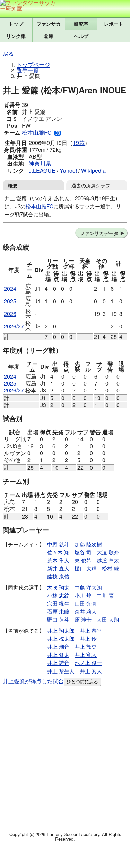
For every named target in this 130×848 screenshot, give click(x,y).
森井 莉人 (86, 611)
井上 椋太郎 (61, 638)
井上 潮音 (58, 646)
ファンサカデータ (99, 232)
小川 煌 (83, 595)
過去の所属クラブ (90, 185)
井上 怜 (88, 638)
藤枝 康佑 (58, 576)
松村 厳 (110, 568)
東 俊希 (83, 560)
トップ (16, 23)
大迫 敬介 (108, 552)
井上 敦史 (86, 646)
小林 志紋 (58, 595)
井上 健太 (58, 654)
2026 (10, 314)
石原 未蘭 (58, 611)
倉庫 (48, 35)
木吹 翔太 (58, 587)
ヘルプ (81, 35)
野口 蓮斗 (58, 619)
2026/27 (14, 326)
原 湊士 (83, 619)
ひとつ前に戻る (82, 681)
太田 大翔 (108, 619)
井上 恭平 (91, 630)
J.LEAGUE (42, 170)
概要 (13, 185)
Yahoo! (68, 170)
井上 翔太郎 (61, 630)
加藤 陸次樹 (88, 544)
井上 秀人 (91, 671)
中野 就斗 (58, 544)
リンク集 (16, 35)
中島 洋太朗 (88, 587)
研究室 (81, 23)
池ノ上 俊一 (88, 662)
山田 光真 (86, 603)
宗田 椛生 (58, 603)
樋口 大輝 (86, 568)
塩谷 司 (83, 552)
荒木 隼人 (58, 560)
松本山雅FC (37, 133)
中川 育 (105, 595)
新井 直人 (58, 568)
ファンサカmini (49, 24)
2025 (10, 301)
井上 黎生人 (61, 671)
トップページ (33, 65)
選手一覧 (28, 70)
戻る (8, 53)
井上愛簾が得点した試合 (33, 681)
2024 (10, 289)
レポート (113, 23)
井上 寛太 (86, 654)
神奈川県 (40, 164)
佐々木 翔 (58, 552)
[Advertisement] (65, 759)
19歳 (79, 143)
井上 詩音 (58, 662)
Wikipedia (93, 170)
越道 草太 (108, 560)
